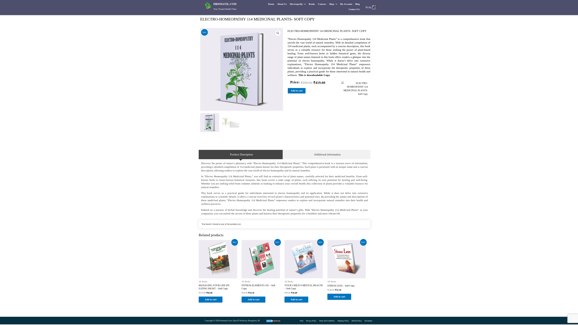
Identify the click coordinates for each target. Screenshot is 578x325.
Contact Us (354, 9)
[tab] (241, 154)
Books (312, 4)
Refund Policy (357, 320)
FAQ (301, 320)
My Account (346, 4)
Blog (357, 4)
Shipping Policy (343, 320)
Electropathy (296, 4)
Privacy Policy (311, 320)
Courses (322, 4)
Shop (331, 4)
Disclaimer (368, 320)
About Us (282, 4)
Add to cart (297, 90)
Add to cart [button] (210, 299)
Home (271, 4)
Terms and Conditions (327, 320)
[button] (297, 4)
